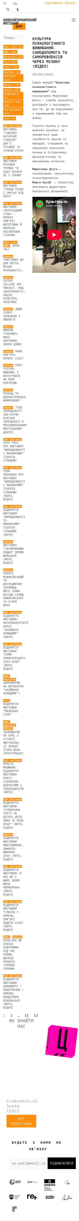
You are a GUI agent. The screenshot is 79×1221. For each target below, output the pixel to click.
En (5, 3)
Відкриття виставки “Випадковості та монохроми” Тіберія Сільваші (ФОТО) (14, 522)
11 (27, 1015)
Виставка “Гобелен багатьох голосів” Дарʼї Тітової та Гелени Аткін (13, 139)
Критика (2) (12, 71)
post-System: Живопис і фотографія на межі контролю (13, 374)
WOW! (6, 245)
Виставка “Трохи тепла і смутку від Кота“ (13, 191)
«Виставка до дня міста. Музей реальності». (13, 265)
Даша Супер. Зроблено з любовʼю (12, 314)
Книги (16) (11, 66)
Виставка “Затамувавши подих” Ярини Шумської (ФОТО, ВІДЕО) (13, 554)
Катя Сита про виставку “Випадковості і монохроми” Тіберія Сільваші (14, 451)
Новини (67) (12, 89)
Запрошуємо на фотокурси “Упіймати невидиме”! (13, 688)
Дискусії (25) (13, 56)
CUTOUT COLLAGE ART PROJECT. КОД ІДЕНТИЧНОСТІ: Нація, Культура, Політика (14, 291)
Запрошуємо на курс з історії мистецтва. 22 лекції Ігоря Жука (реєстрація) (13, 742)
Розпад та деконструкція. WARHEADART (15, 397)
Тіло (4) (9, 118)
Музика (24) (12, 84)
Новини (8, 256)
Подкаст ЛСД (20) (12, 103)
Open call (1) (13, 46)
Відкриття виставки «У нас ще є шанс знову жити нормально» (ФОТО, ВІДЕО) (12, 882)
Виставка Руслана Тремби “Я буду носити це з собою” (12, 168)
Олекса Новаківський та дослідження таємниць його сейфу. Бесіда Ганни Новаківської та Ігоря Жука (13, 589)
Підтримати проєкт (60, 3)
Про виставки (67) (12, 111)
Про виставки (12, 125)
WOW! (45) (10, 51)
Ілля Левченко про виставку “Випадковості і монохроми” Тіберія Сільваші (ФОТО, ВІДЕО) (14, 485)
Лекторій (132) (9, 77)
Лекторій (9, 679)
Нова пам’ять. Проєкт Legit (13, 354)
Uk (15, 3)
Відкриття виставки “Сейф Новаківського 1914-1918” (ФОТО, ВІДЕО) (14, 658)
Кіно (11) (10, 61)
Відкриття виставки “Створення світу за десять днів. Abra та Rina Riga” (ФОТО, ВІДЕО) (13, 815)
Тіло (6, 700)
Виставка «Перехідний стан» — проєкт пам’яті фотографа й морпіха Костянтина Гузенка (12, 221)
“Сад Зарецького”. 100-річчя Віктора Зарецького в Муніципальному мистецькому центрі (15, 419)
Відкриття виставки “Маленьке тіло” (10, 709)
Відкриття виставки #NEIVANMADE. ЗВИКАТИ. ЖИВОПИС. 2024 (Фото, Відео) (13, 848)
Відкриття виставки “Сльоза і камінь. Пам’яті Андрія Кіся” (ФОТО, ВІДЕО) (13, 917)
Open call (10, 242)
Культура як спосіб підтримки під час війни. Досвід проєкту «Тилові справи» (12, 954)
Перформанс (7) (11, 95)
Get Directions (21, 1121)
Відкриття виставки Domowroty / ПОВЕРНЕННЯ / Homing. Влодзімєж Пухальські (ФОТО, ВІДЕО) (13, 993)
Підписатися (61, 1163)
